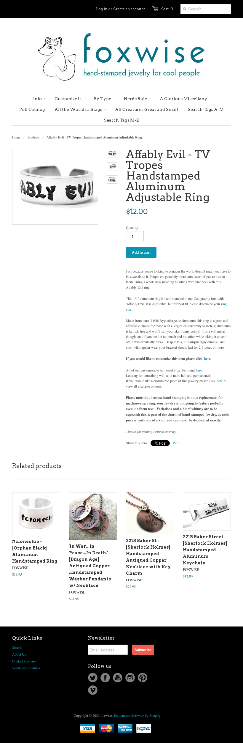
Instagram (130, 677)
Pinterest (142, 677)
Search (17, 647)
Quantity (132, 227)
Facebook (105, 677)
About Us (19, 654)
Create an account (129, 9)
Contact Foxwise (24, 661)
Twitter (92, 677)
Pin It (176, 442)
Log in (101, 9)
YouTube (117, 677)
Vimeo (92, 690)
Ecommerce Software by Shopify (137, 715)
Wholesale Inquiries (26, 667)
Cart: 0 (167, 9)
